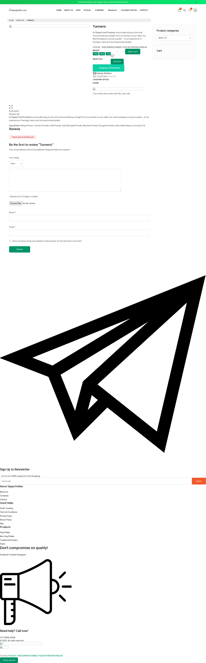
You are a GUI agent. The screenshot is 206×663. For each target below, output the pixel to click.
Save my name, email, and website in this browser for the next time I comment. (47, 241)
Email (12, 227)
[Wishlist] (190, 10)
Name (12, 212)
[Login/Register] (195, 10)
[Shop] (78, 10)
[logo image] (18, 10)
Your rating (14, 158)
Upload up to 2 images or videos (24, 196)
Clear (100, 59)
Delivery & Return (104, 73)
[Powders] (100, 10)
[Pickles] (88, 10)
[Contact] (144, 10)
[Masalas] (113, 10)
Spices (105, 79)
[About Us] (68, 10)
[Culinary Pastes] (129, 10)
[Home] (58, 10)
